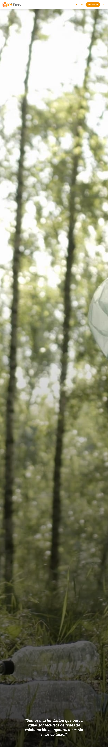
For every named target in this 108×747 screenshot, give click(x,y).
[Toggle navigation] (103, 5)
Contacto (93, 4)
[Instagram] (82, 5)
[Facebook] (76, 5)
